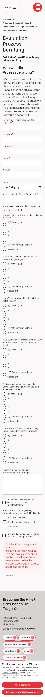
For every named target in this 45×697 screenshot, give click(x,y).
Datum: (6, 182)
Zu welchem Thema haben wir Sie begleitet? (18, 121)
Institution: (7, 134)
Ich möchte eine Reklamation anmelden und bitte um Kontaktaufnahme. (20, 502)
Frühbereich (13, 526)
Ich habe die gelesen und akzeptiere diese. (23, 535)
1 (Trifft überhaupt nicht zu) (20, 244)
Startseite (7, 19)
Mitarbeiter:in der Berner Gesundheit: (20, 194)
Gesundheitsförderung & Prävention (18, 26)
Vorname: (7, 146)
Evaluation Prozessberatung (15, 30)
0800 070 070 (28, 628)
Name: (6, 158)
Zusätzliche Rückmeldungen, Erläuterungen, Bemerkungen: (16, 471)
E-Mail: (6, 170)
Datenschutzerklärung (29, 534)
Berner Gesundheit (16, 517)
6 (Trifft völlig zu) (15, 222)
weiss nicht (13, 249)
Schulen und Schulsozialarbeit (21, 522)
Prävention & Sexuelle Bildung (16, 23)
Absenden (9, 575)
